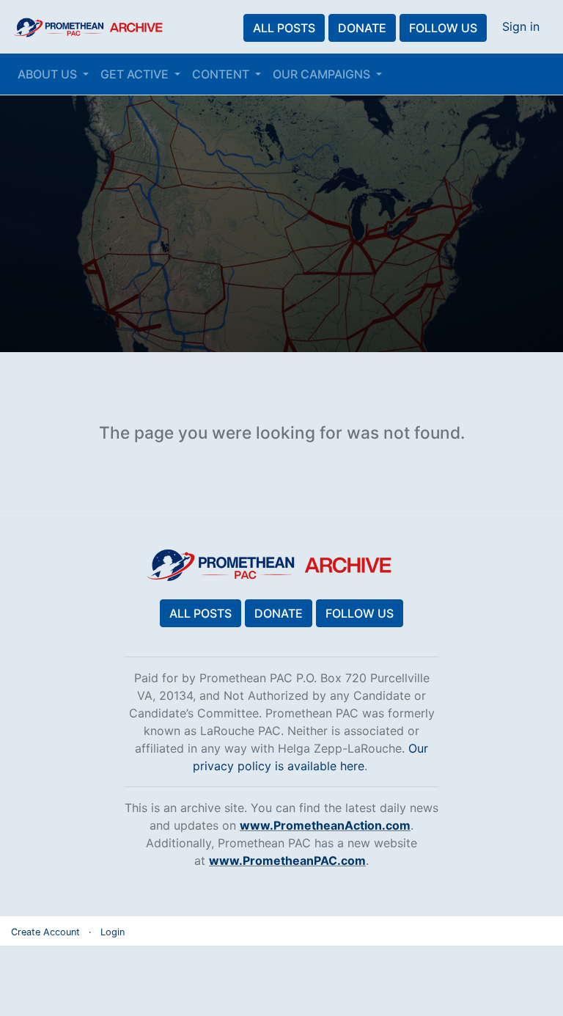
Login (112, 932)
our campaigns (323, 74)
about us (49, 74)
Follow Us (443, 28)
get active (136, 74)
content (222, 74)
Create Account (45, 932)
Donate (362, 28)
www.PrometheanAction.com (325, 825)
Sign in (521, 26)
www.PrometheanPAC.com (287, 860)
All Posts (284, 28)
